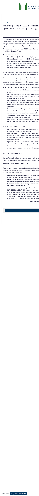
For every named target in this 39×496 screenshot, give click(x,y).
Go (11, 493)
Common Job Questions (20, 493)
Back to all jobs (9, 23)
